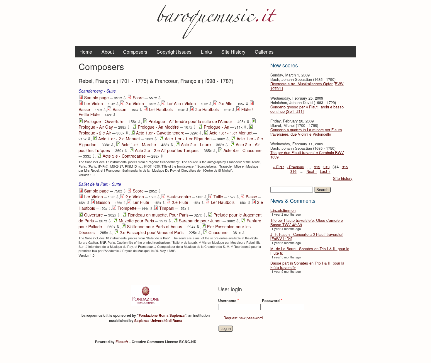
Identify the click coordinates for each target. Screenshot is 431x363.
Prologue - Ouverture (103, 121)
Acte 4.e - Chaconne (242, 150)
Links (206, 51)
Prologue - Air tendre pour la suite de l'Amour (190, 121)
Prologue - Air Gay (96, 127)
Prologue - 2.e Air (95, 133)
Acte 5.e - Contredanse (125, 156)
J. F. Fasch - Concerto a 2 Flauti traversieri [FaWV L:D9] (306, 236)
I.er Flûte (141, 202)
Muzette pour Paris (136, 221)
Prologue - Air (216, 127)
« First (278, 166)
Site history (342, 178)
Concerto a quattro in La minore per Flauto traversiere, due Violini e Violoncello (306, 132)
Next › (311, 171)
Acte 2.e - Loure (196, 144)
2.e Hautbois (207, 109)
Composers (135, 51)
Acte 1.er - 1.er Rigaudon (188, 139)
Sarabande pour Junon (200, 221)
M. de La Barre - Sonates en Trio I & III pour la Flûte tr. (309, 250)
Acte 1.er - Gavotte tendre (160, 133)
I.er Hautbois (161, 109)
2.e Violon (134, 103)
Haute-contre (179, 197)
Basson (119, 109)
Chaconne (218, 232)
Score (138, 97)
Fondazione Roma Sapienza (162, 315)
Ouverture (93, 215)
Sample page (96, 97)
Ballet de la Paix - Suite (100, 184)
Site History (233, 51)
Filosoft (122, 341)
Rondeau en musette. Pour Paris (158, 215)
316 (293, 171)
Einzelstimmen (283, 210)
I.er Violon (93, 103)
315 (345, 166)
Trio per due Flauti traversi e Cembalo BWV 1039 (307, 155)
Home (85, 51)
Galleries (264, 51)
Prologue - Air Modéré (158, 127)
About (107, 51)
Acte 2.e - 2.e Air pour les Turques (166, 150)
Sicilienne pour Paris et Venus (154, 226)
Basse (84, 109)
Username (228, 300)
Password (272, 300)
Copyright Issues (174, 51)
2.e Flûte (180, 202)
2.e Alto (225, 103)
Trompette (127, 208)
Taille (218, 197)
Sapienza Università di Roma (158, 320)
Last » (325, 171)
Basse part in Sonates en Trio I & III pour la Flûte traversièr (307, 265)
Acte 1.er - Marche (138, 144)
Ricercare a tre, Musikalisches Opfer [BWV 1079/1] (307, 86)
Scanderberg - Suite (97, 91)
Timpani (166, 208)
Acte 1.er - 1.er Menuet (230, 133)
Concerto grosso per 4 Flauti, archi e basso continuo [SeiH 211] (307, 109)
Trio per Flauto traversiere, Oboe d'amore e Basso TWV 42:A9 (306, 222)
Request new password (243, 318)
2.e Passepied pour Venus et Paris (152, 232)
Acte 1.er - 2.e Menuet (119, 139)
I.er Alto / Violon (181, 103)
